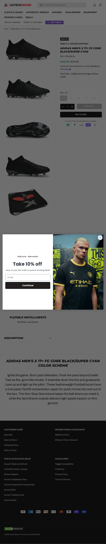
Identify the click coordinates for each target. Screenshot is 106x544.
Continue (27, 285)
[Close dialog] (100, 237)
